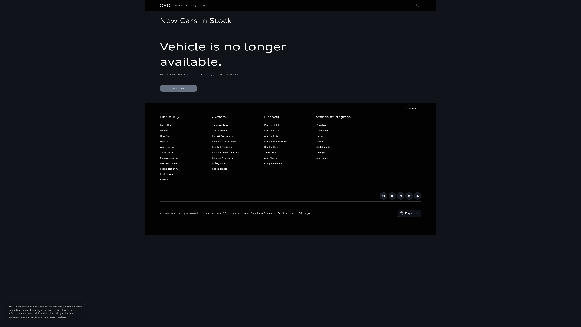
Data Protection (286, 213)
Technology (322, 130)
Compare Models (273, 163)
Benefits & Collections (224, 141)
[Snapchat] (417, 196)
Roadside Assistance (223, 147)
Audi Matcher (271, 158)
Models (164, 130)
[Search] (417, 5)
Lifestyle (320, 152)
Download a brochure (275, 141)
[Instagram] (400, 196)
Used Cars (165, 141)
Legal (246, 213)
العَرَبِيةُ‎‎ (308, 213)
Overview (321, 125)
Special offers (167, 152)
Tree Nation (270, 152)
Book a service (219, 168)
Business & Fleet (169, 163)
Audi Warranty (219, 130)
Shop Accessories (169, 158)
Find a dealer (167, 174)
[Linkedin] (409, 196)
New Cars (165, 136)
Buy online (165, 125)
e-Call (300, 213)
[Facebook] (383, 196)
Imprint (236, 213)
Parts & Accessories (222, 136)
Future (319, 136)
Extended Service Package (225, 152)
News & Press (271, 130)
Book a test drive (169, 168)
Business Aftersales (222, 158)
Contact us (165, 179)
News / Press (223, 213)
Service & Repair (221, 125)
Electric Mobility (272, 125)
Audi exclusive (271, 136)
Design (319, 141)
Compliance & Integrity (263, 213)
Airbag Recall (219, 163)
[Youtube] (392, 196)
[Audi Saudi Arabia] (165, 5)
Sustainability (323, 147)
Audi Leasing (167, 147)
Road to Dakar (271, 147)
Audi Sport (322, 158)
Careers (210, 213)
